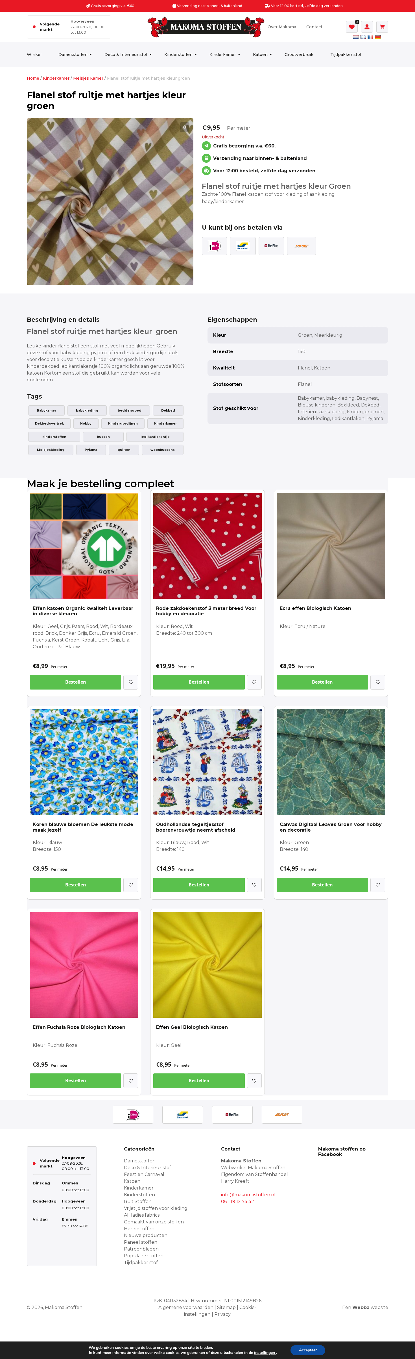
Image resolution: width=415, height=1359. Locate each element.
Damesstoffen (73, 54)
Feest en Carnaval (144, 1174)
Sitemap (226, 1307)
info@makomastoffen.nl (248, 1194)
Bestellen (75, 682)
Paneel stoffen (140, 1242)
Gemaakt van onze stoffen (154, 1222)
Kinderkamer (222, 54)
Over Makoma (282, 26)
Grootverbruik (299, 54)
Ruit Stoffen (138, 1201)
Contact (314, 26)
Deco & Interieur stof (125, 54)
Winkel (34, 54)
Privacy (222, 1314)
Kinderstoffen (178, 54)
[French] (370, 37)
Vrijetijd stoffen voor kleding (155, 1208)
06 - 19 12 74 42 (237, 1201)
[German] (378, 37)
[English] (363, 37)
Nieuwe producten (145, 1235)
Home (33, 78)
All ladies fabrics (142, 1215)
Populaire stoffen (143, 1255)
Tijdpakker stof (345, 54)
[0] (352, 27)
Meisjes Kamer (88, 78)
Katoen (260, 54)
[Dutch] (356, 37)
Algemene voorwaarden (185, 1307)
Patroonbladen (141, 1249)
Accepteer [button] (308, 1350)
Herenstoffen (139, 1228)
